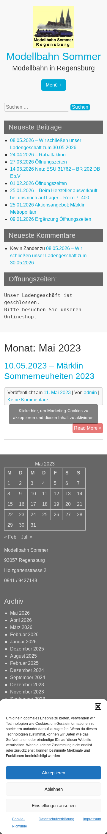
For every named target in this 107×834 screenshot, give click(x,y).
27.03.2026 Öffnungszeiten (38, 161)
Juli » (26, 536)
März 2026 (21, 627)
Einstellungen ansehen (53, 805)
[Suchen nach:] (37, 107)
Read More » (88, 427)
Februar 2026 (24, 634)
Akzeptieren (53, 772)
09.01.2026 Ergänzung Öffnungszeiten (50, 219)
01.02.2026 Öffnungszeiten (38, 183)
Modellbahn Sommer (53, 56)
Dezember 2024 (27, 670)
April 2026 (21, 620)
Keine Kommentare (27, 399)
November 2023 (27, 691)
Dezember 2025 (27, 648)
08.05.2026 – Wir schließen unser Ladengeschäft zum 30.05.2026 (48, 255)
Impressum (92, 819)
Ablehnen (54, 789)
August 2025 (23, 656)
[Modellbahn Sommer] (53, 46)
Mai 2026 (20, 613)
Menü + (54, 84)
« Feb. (11, 536)
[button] (98, 707)
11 (44, 493)
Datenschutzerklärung (56, 819)
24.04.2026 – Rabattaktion (38, 154)
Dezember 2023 (27, 684)
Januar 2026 (23, 641)
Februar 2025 (24, 663)
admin (90, 392)
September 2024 (27, 677)
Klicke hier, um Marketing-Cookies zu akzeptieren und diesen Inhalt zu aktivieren (53, 414)
